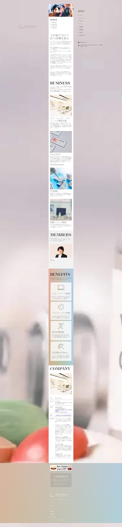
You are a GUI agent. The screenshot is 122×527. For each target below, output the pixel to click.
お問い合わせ (82, 35)
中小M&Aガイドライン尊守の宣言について (59, 520)
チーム (80, 23)
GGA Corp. (65, 412)
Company (54, 28)
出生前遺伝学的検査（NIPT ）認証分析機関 (63, 410)
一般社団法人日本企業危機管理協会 (63, 415)
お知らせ (81, 32)
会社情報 (81, 26)
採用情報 (81, 29)
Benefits (54, 26)
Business (54, 22)
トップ (80, 15)
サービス (81, 21)
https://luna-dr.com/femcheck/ (57, 164)
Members (54, 24)
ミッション (81, 18)
